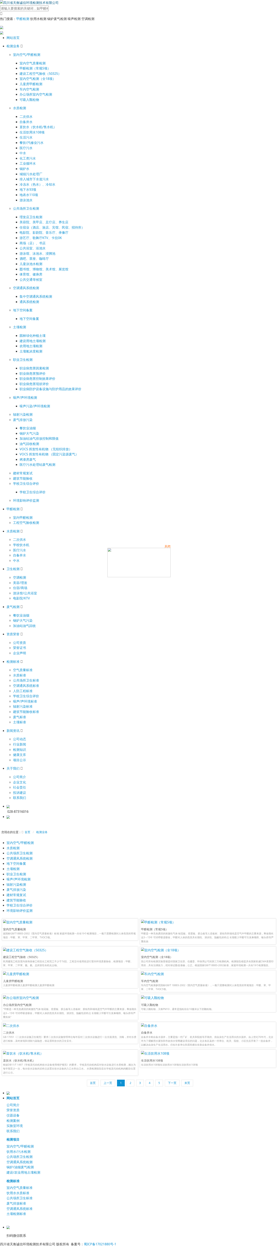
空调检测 (19, 577)
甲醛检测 (22, 19)
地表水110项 (29, 195)
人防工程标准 (23, 691)
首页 (27, 832)
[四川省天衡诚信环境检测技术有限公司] (29, 2)
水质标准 (19, 675)
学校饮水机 (21, 545)
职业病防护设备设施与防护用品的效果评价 (50, 389)
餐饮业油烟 (28, 428)
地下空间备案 (23, 310)
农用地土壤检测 (31, 346)
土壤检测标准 (16, 1213)
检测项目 (13, 1139)
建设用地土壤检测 (33, 341)
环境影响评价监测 (26, 500)
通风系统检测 (29, 302)
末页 (187, 1083)
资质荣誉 (13, 634)
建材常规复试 (23, 473)
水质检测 (19, 108)
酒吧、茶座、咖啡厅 (34, 258)
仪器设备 (13, 1115)
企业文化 (19, 782)
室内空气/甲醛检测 (26, 54)
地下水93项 (28, 189)
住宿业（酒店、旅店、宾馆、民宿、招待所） (52, 227)
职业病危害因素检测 (34, 368)
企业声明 (19, 653)
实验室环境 (15, 1125)
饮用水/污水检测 (19, 1151)
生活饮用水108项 (32, 132)
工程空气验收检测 (26, 522)
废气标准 (19, 717)
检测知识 (19, 749)
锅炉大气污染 (29, 433)
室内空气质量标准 (20, 1187)
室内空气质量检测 (33, 63)
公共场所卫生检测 (26, 208)
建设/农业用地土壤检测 (23, 1172)
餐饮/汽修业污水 (32, 142)
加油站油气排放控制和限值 (39, 438)
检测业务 (13, 46)
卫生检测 (13, 569)
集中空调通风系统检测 (36, 296)
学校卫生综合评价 (26, 483)
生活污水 (26, 137)
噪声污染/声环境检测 (35, 406)
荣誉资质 (13, 1110)
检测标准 (13, 661)
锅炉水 (24, 168)
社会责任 (19, 787)
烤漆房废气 (28, 459)
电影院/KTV (21, 598)
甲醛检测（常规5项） (35, 68)
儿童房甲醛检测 (31, 84)
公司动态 (19, 739)
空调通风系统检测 (26, 288)
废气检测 (13, 607)
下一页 (172, 1083)
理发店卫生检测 (31, 217)
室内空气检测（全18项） (38, 78)
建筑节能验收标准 (26, 711)
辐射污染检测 (23, 414)
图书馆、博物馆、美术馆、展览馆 (44, 269)
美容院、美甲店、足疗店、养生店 (44, 222)
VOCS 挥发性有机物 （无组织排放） (46, 449)
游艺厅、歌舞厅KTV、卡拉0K (41, 238)
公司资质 (19, 642)
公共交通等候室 (31, 279)
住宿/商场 (20, 588)
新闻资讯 (13, 730)
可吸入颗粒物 (29, 99)
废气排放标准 (16, 1203)
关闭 (167, 546)
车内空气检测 (29, 89)
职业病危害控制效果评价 (37, 378)
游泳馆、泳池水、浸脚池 (37, 253)
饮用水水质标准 (18, 1193)
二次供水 (26, 116)
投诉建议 (19, 792)
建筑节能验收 (23, 478)
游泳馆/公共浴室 (25, 593)
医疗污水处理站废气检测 (37, 464)
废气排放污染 (23, 419)
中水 (23, 153)
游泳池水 (26, 200)
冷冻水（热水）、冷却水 (37, 184)
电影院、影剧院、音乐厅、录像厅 (44, 232)
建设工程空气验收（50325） (40, 73)
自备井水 (26, 122)
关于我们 (13, 768)
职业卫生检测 (23, 359)
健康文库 (19, 754)
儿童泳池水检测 (31, 264)
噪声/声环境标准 (25, 701)
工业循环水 (28, 163)
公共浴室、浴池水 (33, 248)
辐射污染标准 (23, 706)
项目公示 (19, 760)
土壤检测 (19, 327)
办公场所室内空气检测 (36, 94)
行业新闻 (19, 744)
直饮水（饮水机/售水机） (38, 127)
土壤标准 (19, 722)
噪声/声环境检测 (25, 397)
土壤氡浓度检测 (31, 351)
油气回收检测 (29, 444)
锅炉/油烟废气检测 (20, 1167)
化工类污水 (28, 158)
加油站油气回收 (24, 625)
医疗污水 (26, 148)
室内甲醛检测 (23, 517)
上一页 (108, 1083)
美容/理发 (20, 582)
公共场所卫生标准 (26, 680)
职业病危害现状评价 (34, 384)
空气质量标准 (23, 670)
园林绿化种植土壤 (33, 335)
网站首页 (13, 37)
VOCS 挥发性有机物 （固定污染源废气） (49, 454)
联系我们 (19, 797)
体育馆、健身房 (31, 274)
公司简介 (19, 777)
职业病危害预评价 (33, 373)
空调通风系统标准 (26, 685)
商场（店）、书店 (33, 243)
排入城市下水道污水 (34, 179)
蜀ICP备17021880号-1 (100, 1244)
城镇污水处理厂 (31, 174)
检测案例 (13, 1120)
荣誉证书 (19, 647)
